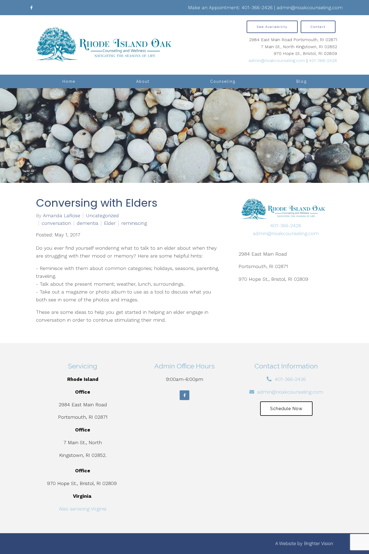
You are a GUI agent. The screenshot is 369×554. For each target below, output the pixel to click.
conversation (56, 223)
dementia (87, 223)
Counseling (223, 81)
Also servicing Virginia (82, 509)
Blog (301, 81)
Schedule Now (286, 408)
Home (68, 81)
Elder (110, 223)
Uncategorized (102, 215)
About (142, 81)
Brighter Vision (318, 543)
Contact (318, 27)
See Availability (272, 27)
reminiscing (134, 223)
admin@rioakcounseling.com (310, 7)
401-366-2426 (257, 7)
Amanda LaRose (61, 215)
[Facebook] (31, 7)
